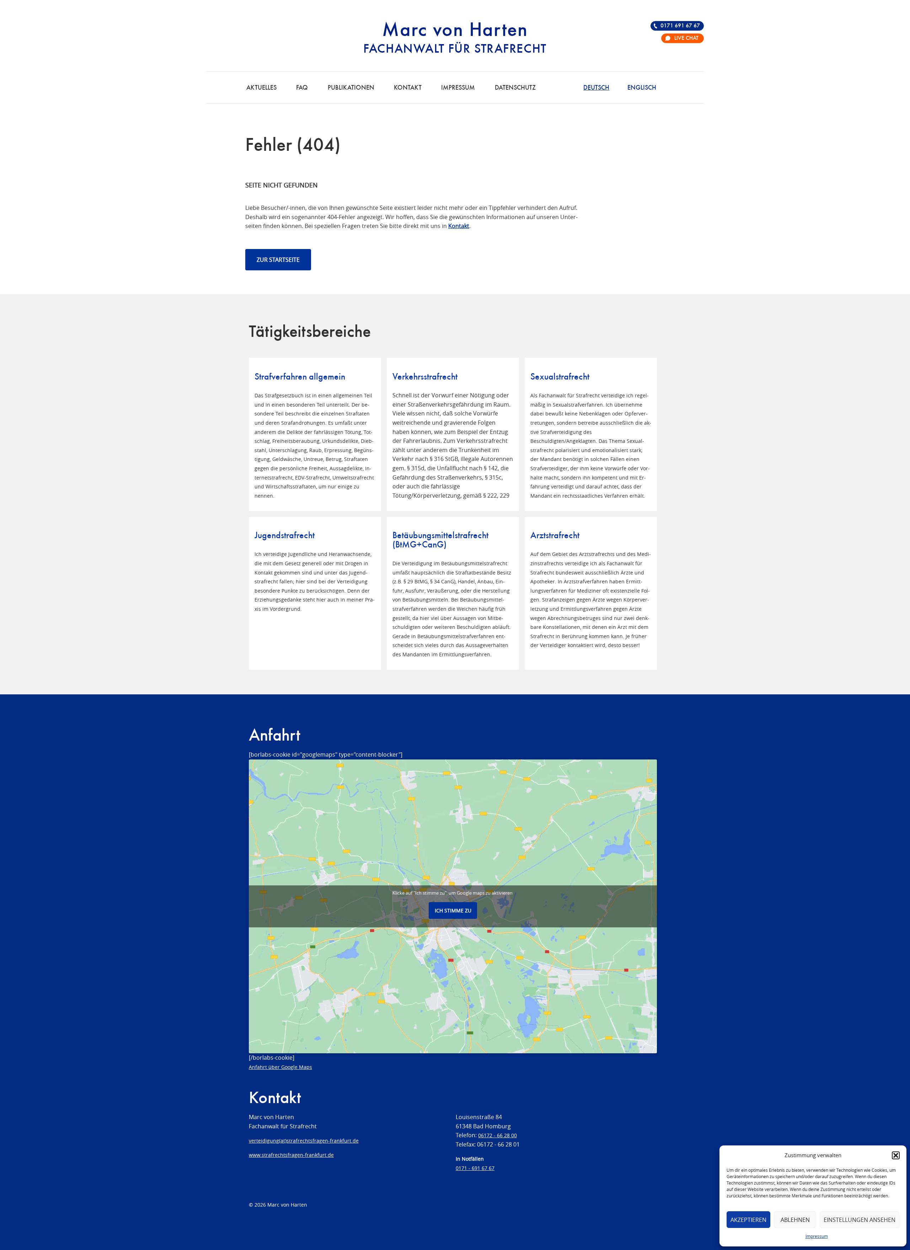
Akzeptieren (748, 1220)
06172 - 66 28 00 (497, 1135)
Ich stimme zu (453, 910)
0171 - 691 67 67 (475, 1168)
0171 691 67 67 (680, 26)
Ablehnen (795, 1220)
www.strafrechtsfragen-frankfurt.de (291, 1154)
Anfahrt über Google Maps (280, 1067)
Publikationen (351, 88)
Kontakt (408, 88)
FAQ (302, 88)
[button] (895, 1155)
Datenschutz (515, 88)
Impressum (816, 1236)
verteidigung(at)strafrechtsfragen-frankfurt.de (304, 1140)
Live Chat (686, 38)
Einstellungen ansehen (859, 1220)
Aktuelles (261, 88)
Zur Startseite (278, 260)
